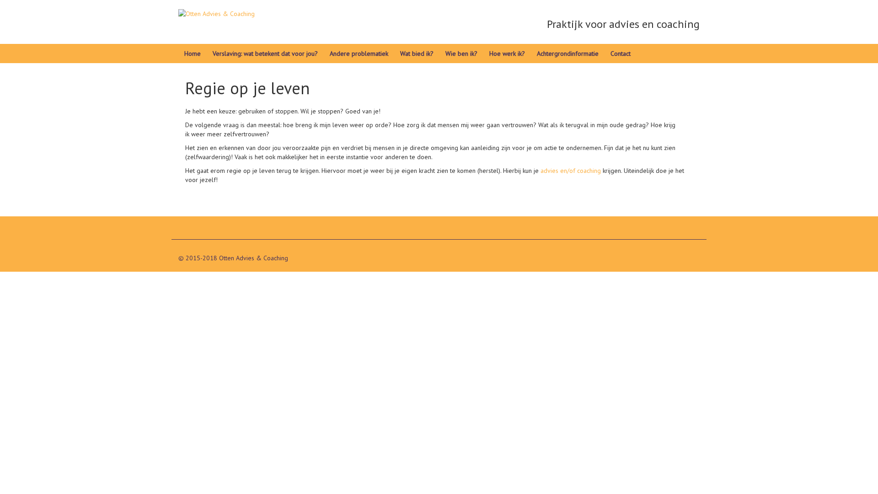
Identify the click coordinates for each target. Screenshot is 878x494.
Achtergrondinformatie (568, 53)
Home (192, 53)
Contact (620, 53)
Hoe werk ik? (507, 53)
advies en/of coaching (571, 170)
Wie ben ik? (461, 53)
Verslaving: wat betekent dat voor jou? (265, 53)
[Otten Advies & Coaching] (216, 18)
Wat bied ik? (417, 53)
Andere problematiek (359, 53)
